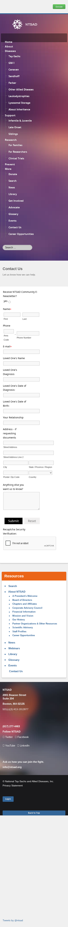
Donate (59, 6)
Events (12, 220)
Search (13, 180)
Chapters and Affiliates (24, 604)
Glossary (13, 214)
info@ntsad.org (12, 767)
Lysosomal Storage (19, 102)
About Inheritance (19, 109)
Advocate (14, 207)
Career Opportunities (21, 234)
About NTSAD (16, 591)
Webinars (14, 648)
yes (5, 301)
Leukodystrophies (19, 96)
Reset (32, 521)
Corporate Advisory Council (27, 608)
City (5, 467)
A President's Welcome (24, 596)
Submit (13, 521)
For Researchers (18, 151)
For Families (15, 145)
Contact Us (15, 227)
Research (11, 139)
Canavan (14, 69)
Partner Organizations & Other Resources (34, 623)
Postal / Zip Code (11, 477)
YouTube (10, 745)
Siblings (13, 134)
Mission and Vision (22, 616)
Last (24, 319)
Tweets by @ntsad (13, 920)
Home (8, 42)
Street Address (10, 447)
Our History (18, 619)
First (6, 319)
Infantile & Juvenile (20, 120)
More (8, 169)
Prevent (10, 164)
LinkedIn (24, 745)
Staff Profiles (19, 631)
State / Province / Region (40, 467)
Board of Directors (22, 600)
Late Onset (15, 127)
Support (10, 115)
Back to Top (34, 813)
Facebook (23, 737)
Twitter (9, 737)
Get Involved (16, 200)
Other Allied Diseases (21, 89)
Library (13, 194)
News (12, 187)
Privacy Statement (13, 785)
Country (32, 477)
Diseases (10, 51)
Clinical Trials (16, 158)
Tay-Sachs (14, 56)
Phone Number (24, 338)
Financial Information (24, 612)
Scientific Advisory (22, 627)
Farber (12, 83)
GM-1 (11, 63)
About (9, 46)
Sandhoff (14, 76)
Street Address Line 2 (13, 457)
